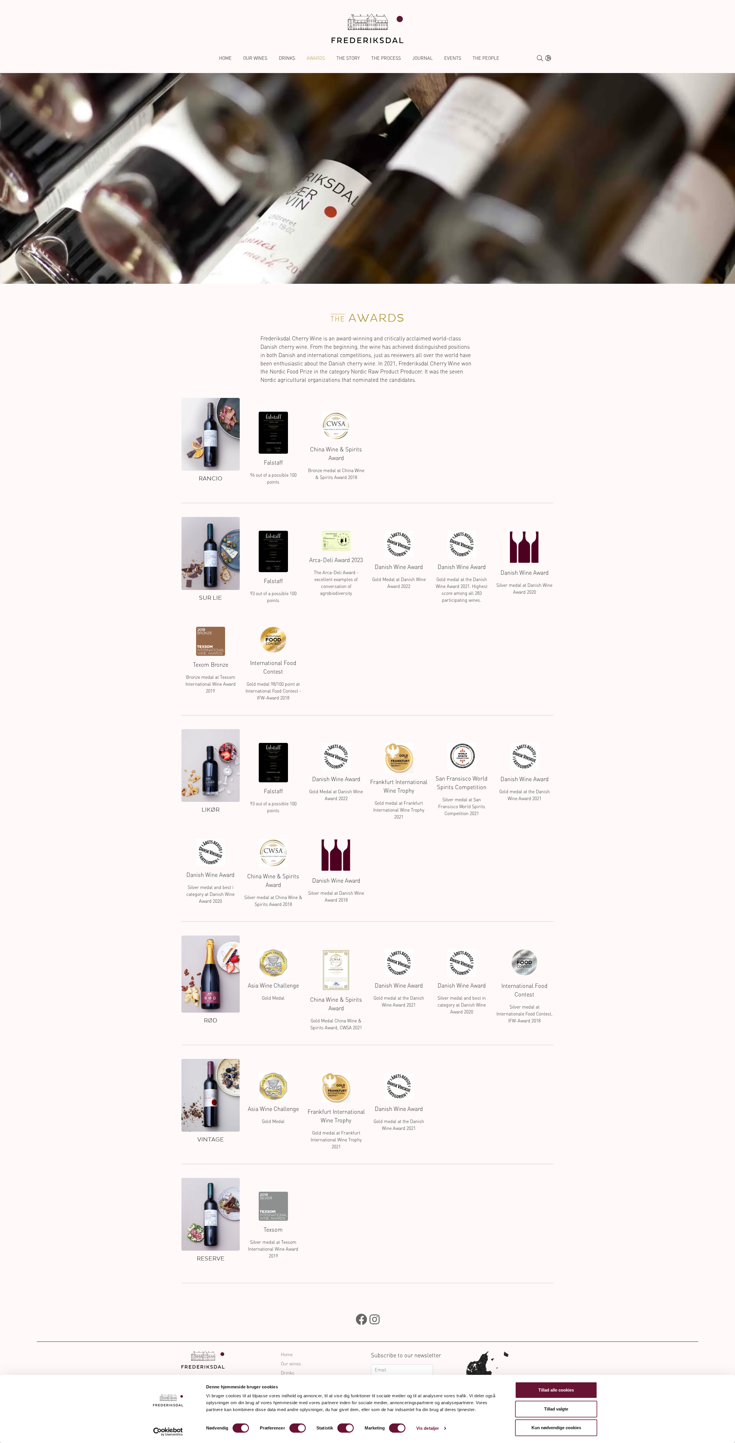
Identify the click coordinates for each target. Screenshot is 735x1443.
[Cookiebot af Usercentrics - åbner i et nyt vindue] (168, 1431)
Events (452, 58)
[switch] (297, 1428)
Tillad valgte (556, 1408)
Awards (316, 58)
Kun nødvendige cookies (556, 1427)
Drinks (287, 58)
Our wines (255, 58)
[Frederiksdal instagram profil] (375, 1319)
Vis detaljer (427, 1428)
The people (486, 58)
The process (386, 58)
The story (348, 58)
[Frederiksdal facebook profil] (361, 1319)
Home (225, 58)
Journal (422, 58)
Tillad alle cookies (556, 1390)
